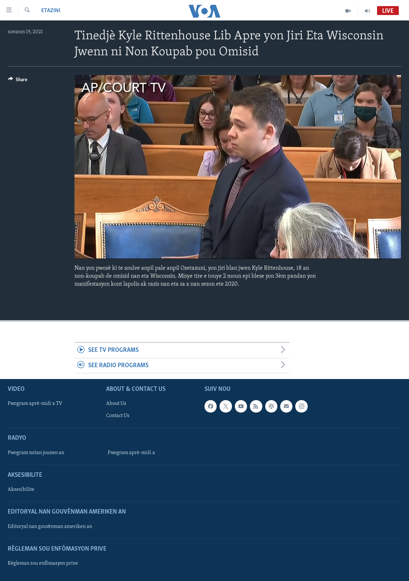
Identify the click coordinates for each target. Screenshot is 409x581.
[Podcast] (271, 406)
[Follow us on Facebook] (210, 406)
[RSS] (256, 406)
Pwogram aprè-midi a (131, 452)
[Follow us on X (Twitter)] (226, 406)
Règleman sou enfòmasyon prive (43, 563)
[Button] (17, 81)
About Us (116, 403)
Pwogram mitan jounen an (36, 452)
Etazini (50, 11)
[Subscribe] (286, 406)
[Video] (348, 11)
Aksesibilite (21, 489)
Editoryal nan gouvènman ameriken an (50, 526)
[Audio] (367, 11)
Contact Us (117, 416)
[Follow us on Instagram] (301, 406)
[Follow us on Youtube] (241, 406)
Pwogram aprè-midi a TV (35, 403)
